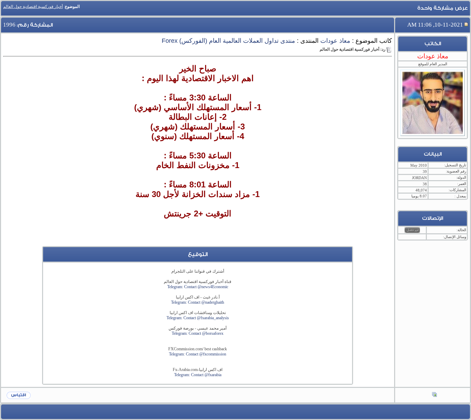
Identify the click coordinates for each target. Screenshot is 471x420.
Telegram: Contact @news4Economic (197, 286)
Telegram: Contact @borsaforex (197, 333)
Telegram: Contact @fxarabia (197, 374)
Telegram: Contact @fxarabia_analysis (198, 317)
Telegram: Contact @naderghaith (197, 302)
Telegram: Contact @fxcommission (197, 354)
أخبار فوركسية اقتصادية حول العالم (33, 6)
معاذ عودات (335, 40)
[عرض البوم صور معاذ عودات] (434, 395)
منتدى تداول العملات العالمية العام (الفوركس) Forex (228, 40)
